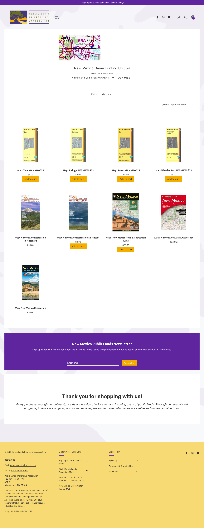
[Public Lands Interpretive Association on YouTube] (169, 17)
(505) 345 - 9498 (19, 470)
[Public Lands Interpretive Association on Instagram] (163, 17)
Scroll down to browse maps (102, 73)
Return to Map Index (102, 94)
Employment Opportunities (121, 466)
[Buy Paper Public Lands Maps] (87, 462)
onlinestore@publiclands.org (23, 465)
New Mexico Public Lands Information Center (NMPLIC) (72, 479)
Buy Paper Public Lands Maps (69, 462)
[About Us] (137, 460)
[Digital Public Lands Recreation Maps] (87, 470)
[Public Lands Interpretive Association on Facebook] (157, 17)
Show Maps (124, 77)
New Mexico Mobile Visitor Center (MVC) (71, 487)
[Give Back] (137, 471)
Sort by (165, 104)
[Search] (185, 17)
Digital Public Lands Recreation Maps (68, 470)
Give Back (113, 471)
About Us (113, 460)
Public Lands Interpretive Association (29, 452)
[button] (192, 17)
